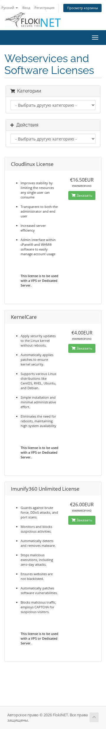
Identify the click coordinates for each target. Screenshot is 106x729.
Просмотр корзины (82, 8)
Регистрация (44, 7)
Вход (26, 7)
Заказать (84, 195)
